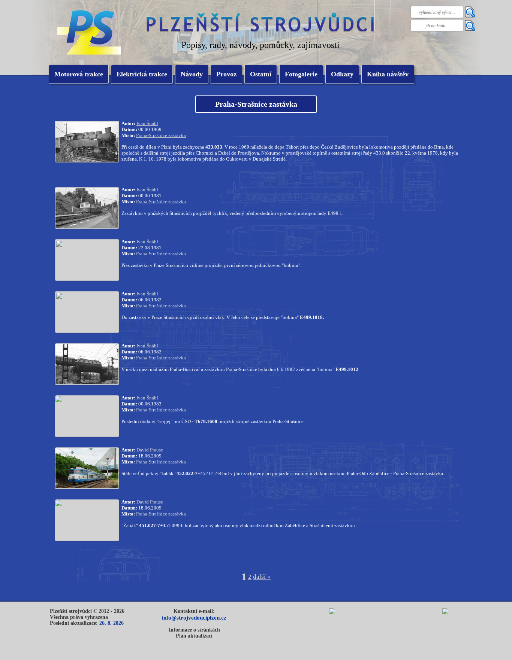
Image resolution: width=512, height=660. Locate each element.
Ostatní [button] (260, 74)
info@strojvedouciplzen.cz (194, 617)
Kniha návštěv (388, 74)
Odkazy (342, 74)
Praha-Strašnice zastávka (161, 135)
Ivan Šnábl (147, 123)
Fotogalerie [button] (301, 74)
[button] (142, 74)
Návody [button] (192, 74)
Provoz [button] (226, 74)
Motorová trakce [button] (78, 74)
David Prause (149, 450)
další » (262, 576)
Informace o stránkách (194, 630)
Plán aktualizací (194, 636)
